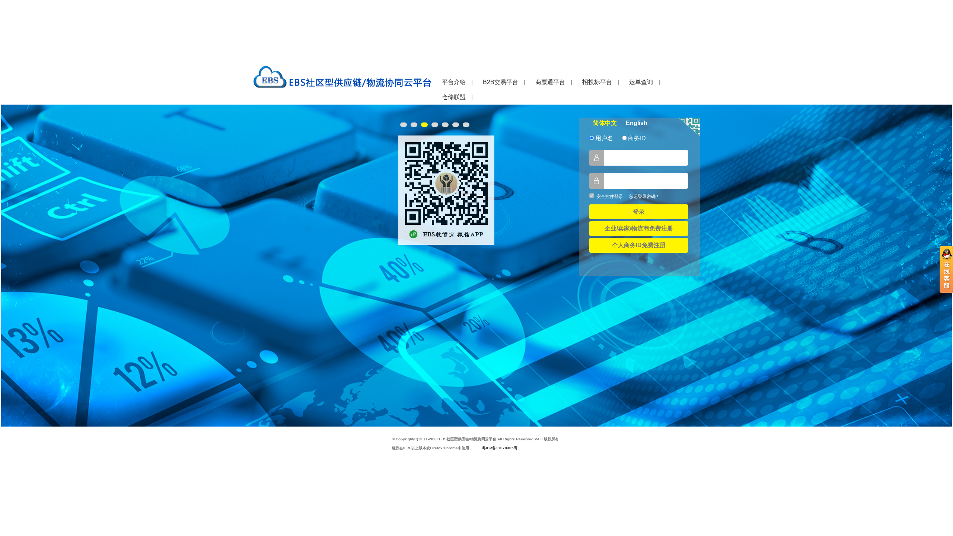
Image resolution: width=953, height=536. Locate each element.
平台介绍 (454, 82)
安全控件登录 (609, 196)
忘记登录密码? (643, 196)
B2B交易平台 (500, 82)
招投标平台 (597, 82)
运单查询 (641, 82)
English (636, 123)
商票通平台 (550, 82)
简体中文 (605, 123)
